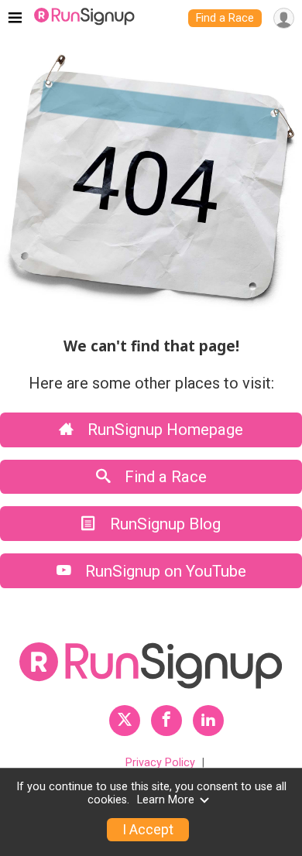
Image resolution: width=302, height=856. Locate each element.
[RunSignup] (84, 18)
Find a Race (225, 18)
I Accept (147, 829)
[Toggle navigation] (15, 18)
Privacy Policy (160, 762)
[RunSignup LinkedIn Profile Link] (208, 720)
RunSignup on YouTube (163, 571)
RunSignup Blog (163, 524)
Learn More (165, 799)
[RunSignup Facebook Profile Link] (166, 720)
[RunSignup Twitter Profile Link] (124, 720)
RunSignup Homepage (163, 429)
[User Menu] (283, 18)
